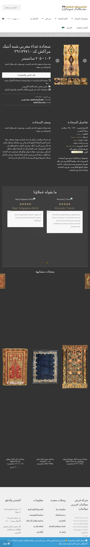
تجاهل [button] (5, 543)
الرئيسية (81, 35)
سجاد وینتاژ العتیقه (39, 102)
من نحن (48, 18)
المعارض (62, 520)
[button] (52, 262)
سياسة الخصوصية (36, 515)
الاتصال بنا (34, 18)
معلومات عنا (61, 509)
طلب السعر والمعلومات (26, 75)
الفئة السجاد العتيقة (60, 35)
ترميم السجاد (60, 515)
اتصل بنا (63, 532)
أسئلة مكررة (38, 526)
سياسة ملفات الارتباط (34, 520)
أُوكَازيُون (39, 532)
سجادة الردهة (71, 146)
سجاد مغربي (48, 35)
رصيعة (79, 134)
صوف (75, 140)
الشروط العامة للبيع (35, 509)
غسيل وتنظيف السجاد (57, 526)
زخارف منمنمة (76, 137)
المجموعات (73, 35)
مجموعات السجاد (81, 18)
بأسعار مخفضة (82, 27)
